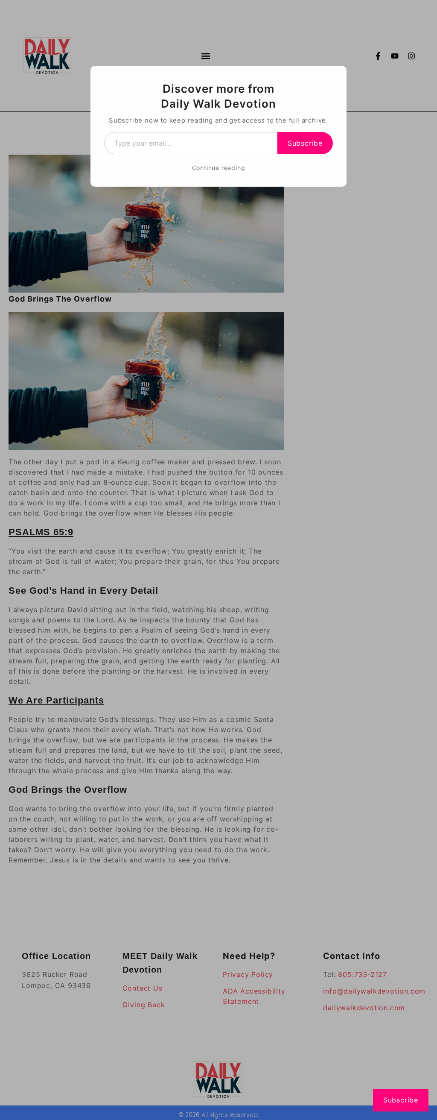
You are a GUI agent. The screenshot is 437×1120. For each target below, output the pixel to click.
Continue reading (218, 167)
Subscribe (305, 143)
